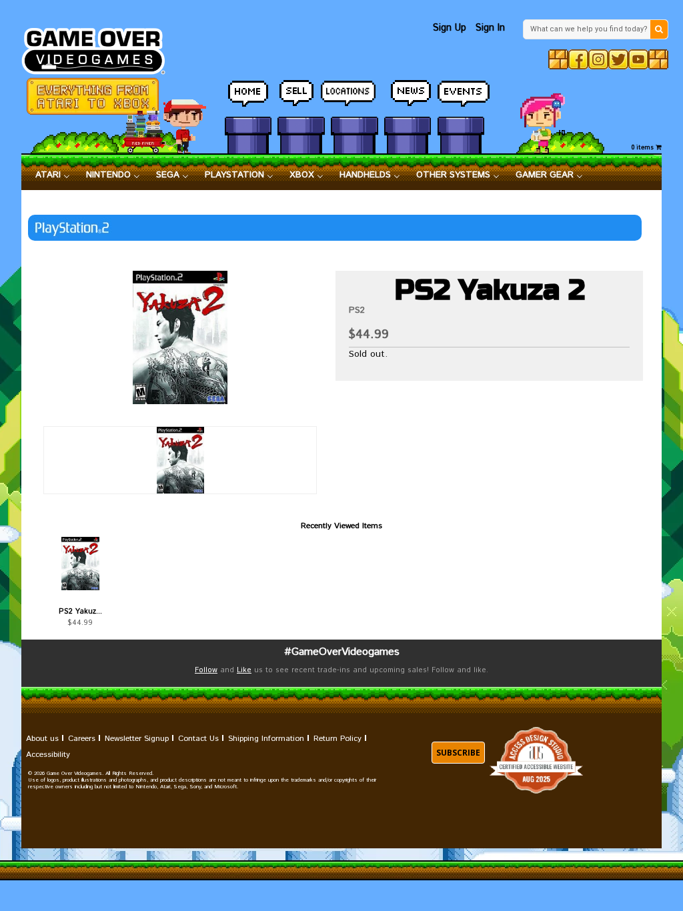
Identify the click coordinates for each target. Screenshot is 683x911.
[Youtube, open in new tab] (638, 59)
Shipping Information (266, 738)
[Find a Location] (354, 94)
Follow (206, 670)
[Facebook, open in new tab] (578, 59)
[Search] (659, 29)
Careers (81, 738)
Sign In (490, 28)
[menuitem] (52, 175)
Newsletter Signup (137, 738)
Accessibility (48, 754)
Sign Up (449, 28)
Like (244, 670)
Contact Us (198, 738)
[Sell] (300, 94)
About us (42, 738)
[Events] (461, 94)
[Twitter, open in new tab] (618, 59)
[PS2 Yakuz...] (80, 563)
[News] (407, 94)
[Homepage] (99, 47)
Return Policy (337, 738)
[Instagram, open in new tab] (598, 59)
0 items (644, 147)
